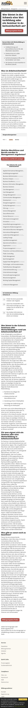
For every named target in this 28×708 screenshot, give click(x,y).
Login (2, 696)
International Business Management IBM (13, 229)
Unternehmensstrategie (10, 272)
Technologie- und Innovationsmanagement (13, 264)
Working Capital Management (11, 280)
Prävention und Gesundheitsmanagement (13, 251)
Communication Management (12, 197)
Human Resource (11, 216)
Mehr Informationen (19, 706)
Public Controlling (8, 253)
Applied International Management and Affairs (13, 171)
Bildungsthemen (6, 649)
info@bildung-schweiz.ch (8, 632)
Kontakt (3, 692)
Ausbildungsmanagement (10, 173)
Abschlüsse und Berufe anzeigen (12, 159)
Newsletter (4, 646)
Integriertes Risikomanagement (12, 227)
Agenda (3, 653)
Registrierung (5, 694)
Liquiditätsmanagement (10, 240)
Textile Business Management (11, 267)
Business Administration (13, 176)
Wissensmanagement (9, 278)
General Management (9, 211)
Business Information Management (13, 184)
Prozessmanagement (12, 248)
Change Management (12, 195)
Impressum (4, 677)
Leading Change (7, 237)
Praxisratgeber (5, 663)
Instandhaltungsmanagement (13, 224)
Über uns (4, 675)
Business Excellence (11, 181)
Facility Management (12, 205)
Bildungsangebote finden (14, 31)
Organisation (9, 245)
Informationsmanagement (11, 219)
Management (14, 9)
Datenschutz (5, 682)
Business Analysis (11, 179)
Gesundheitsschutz (8, 213)
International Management (11, 232)
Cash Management (8, 192)
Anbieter (3, 651)
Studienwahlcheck (6, 665)
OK (22, 699)
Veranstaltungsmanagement (11, 275)
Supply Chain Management (13, 262)
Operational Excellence (12, 243)
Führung (8, 208)
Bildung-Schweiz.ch (5, 9)
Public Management (9, 256)
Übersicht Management (11, 285)
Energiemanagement (12, 203)
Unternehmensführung (13, 270)
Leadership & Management (13, 235)
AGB (2, 680)
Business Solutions (8, 187)
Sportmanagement (8, 259)
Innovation (9, 221)
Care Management (11, 189)
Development (10, 200)
